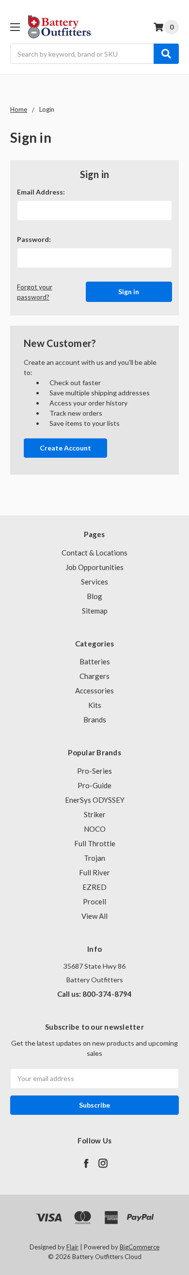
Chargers (94, 676)
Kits (94, 705)
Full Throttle (94, 843)
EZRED (94, 887)
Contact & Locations (94, 552)
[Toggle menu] (14, 27)
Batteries (94, 661)
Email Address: (41, 192)
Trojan (94, 858)
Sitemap (95, 610)
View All (94, 916)
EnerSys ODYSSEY (95, 799)
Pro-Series (94, 770)
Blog (94, 596)
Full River (94, 872)
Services (94, 581)
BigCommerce (139, 1247)
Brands (94, 719)
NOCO (95, 829)
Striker (95, 814)
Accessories (94, 690)
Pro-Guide (94, 785)
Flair (72, 1247)
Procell (94, 901)
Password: (34, 239)
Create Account (65, 448)
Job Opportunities (94, 567)
